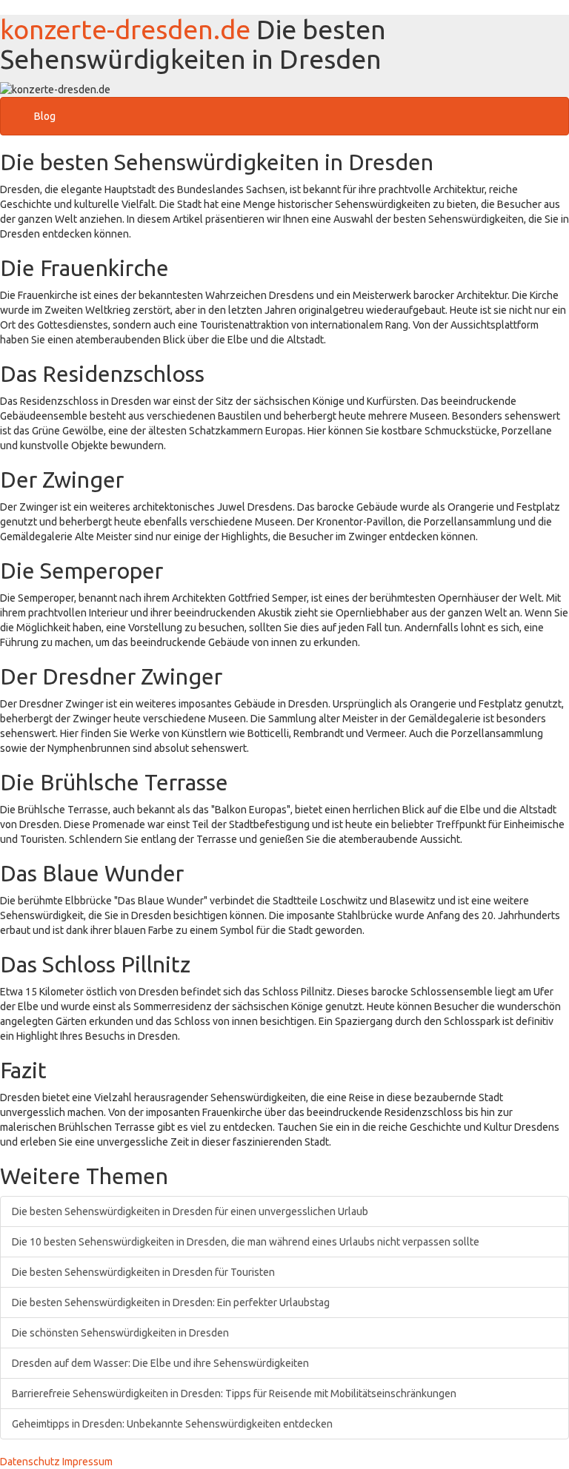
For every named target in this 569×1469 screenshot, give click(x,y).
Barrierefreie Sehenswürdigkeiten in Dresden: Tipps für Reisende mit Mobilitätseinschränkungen (234, 1393)
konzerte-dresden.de (125, 29)
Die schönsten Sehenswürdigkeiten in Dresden (120, 1333)
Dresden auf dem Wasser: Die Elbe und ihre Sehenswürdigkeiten (160, 1363)
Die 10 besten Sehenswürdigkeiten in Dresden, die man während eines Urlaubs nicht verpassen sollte (245, 1242)
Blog (45, 116)
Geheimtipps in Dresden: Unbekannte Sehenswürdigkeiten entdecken (172, 1424)
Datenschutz (30, 1462)
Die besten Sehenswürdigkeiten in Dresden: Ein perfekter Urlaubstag (171, 1302)
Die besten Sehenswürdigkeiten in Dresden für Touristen (143, 1272)
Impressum (87, 1462)
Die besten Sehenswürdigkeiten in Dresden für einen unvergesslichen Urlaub (190, 1211)
